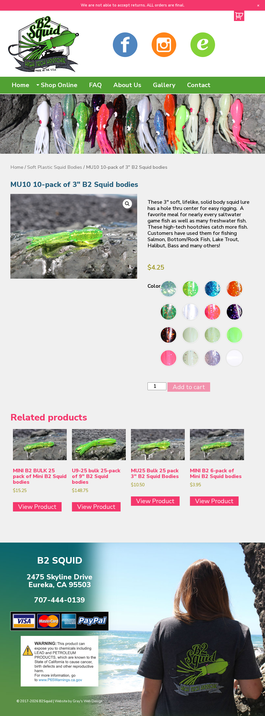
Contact (198, 85)
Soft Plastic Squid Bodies (54, 167)
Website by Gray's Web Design (78, 701)
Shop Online (59, 85)
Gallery (164, 85)
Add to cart (189, 387)
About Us (127, 85)
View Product (37, 507)
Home (20, 85)
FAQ (95, 85)
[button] (127, 203)
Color (154, 286)
